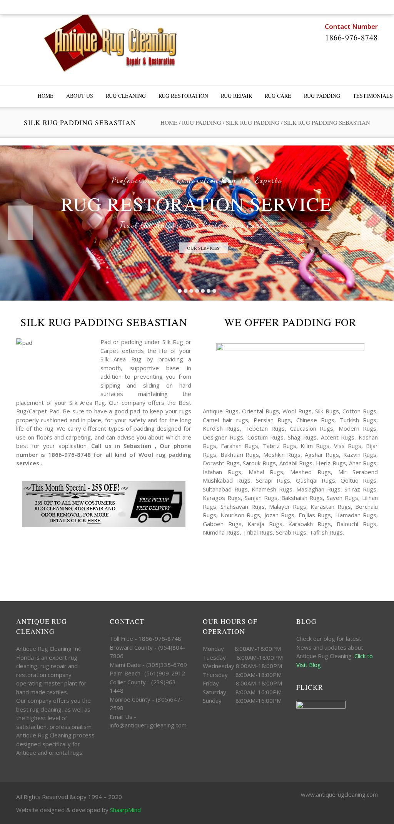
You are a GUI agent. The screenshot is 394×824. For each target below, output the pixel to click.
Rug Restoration (183, 95)
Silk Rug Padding (252, 122)
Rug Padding (322, 95)
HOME (45, 95)
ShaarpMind (125, 810)
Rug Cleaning (126, 95)
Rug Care (278, 95)
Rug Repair (236, 95)
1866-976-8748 (351, 37)
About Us (79, 95)
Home (168, 122)
